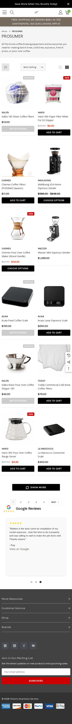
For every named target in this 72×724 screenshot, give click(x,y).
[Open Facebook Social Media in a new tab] (23, 645)
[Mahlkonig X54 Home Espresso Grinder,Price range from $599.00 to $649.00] (54, 160)
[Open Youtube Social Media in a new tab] (33, 645)
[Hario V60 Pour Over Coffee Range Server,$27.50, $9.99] (18, 429)
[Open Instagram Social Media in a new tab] (14, 645)
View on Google (19, 549)
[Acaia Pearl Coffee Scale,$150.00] (18, 296)
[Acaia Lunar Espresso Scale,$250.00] (54, 296)
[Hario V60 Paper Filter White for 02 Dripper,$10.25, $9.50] (54, 92)
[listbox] (33, 67)
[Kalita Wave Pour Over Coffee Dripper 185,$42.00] (18, 360)
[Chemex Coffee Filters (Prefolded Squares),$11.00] (18, 160)
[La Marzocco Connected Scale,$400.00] (54, 429)
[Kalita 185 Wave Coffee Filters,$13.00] (18, 92)
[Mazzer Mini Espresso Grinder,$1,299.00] (54, 228)
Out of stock (18, 128)
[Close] (68, 4)
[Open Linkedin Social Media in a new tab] (5, 645)
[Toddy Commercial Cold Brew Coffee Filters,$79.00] (54, 360)
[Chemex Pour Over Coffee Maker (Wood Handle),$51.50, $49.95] (18, 228)
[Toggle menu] (5, 11)
